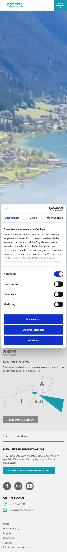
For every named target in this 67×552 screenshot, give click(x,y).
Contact (7, 542)
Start (6, 436)
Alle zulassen (33, 319)
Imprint (7, 533)
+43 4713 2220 (17, 504)
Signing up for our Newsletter (28, 470)
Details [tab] (34, 217)
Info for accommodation (17, 547)
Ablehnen (33, 340)
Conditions (9, 538)
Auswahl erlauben (33, 329)
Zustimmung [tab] (12, 217)
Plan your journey (20, 419)
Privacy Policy (11, 528)
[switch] (58, 284)
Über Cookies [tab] (55, 217)
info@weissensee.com (21, 510)
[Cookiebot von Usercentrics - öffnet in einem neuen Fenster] (49, 209)
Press (6, 523)
